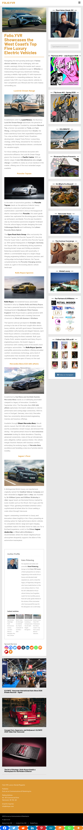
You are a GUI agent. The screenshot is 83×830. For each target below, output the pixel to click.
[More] (11, 652)
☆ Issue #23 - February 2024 (20, 617)
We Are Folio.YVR (7, 823)
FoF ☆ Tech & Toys (37, 617)
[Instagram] (6, 647)
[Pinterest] (19, 647)
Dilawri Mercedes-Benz (27, 423)
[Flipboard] (6, 652)
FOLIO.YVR (8, 2)
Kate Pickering (33, 566)
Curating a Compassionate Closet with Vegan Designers (28, 625)
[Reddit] (32, 647)
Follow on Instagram (66, 375)
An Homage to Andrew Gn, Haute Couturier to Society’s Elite (19, 626)
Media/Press (34, 823)
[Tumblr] (23, 647)
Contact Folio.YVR (21, 823)
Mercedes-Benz (35, 445)
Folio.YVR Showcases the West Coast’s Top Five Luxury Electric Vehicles (36, 627)
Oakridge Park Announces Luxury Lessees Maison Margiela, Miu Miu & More (11, 628)
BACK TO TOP (7, 819)
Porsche (26, 213)
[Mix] (40, 647)
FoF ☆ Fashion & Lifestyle (27, 617)
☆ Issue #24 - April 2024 (11, 617)
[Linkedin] (27, 647)
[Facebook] (11, 647)
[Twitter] (15, 647)
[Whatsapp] (36, 647)
